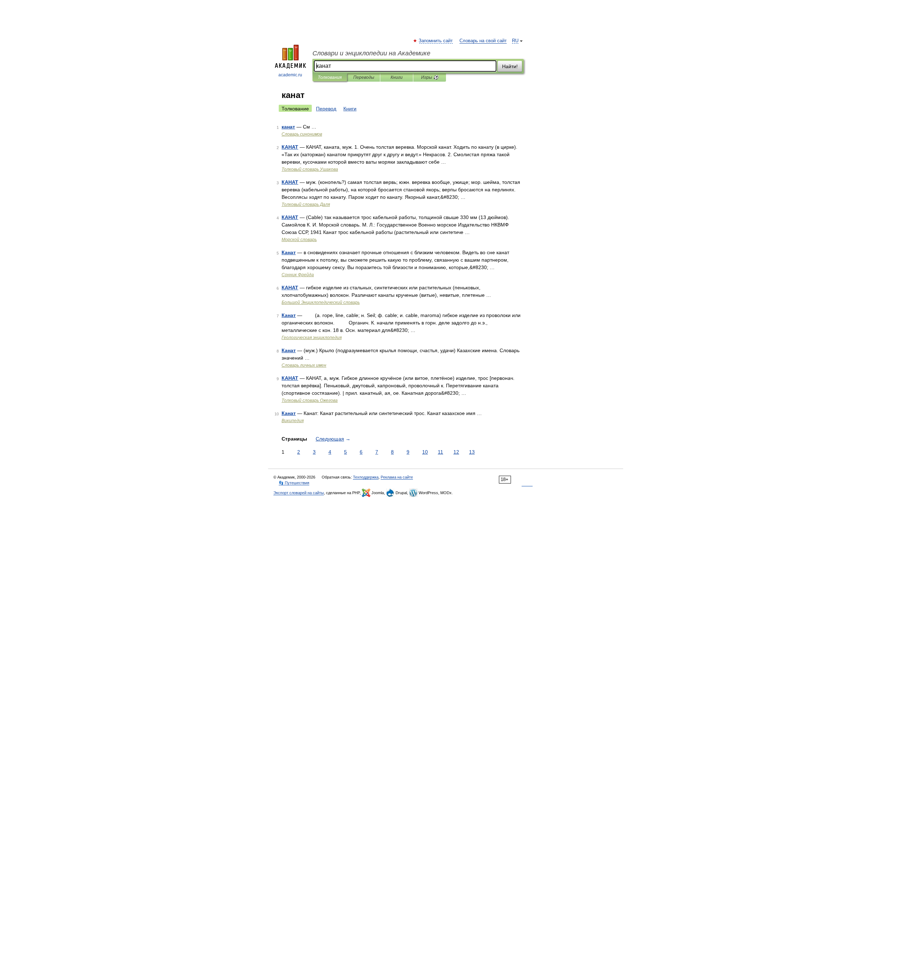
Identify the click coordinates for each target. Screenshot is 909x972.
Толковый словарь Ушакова (310, 169)
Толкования (330, 77)
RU (515, 40)
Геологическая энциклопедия (312, 337)
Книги (397, 77)
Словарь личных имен (304, 365)
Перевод (326, 108)
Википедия (293, 420)
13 (472, 452)
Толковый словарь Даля (306, 204)
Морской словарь (299, 239)
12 (456, 452)
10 (425, 452)
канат (288, 127)
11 (440, 452)
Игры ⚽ (430, 77)
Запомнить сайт (436, 40)
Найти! (510, 66)
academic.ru (290, 74)
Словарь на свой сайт (483, 40)
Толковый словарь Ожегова (310, 400)
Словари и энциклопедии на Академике (371, 53)
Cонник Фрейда (298, 274)
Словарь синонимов (302, 134)
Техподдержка (366, 477)
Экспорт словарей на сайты (298, 493)
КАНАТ (290, 147)
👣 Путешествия (294, 483)
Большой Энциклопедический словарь (321, 302)
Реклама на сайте (397, 477)
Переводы (363, 77)
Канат (289, 252)
